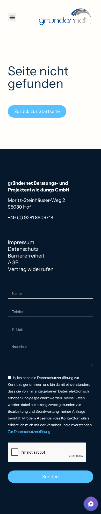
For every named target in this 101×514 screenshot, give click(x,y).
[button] (12, 17)
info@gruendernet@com (34, 224)
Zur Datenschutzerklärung (29, 432)
